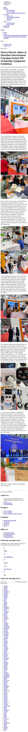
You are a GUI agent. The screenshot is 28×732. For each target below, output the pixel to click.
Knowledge (6, 25)
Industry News (10, 24)
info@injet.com (7, 503)
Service (8, 20)
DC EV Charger (11, 11)
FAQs (5, 526)
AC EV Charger (11, 10)
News (5, 21)
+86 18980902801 (8, 504)
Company (6, 14)
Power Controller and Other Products (16, 13)
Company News (11, 23)
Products (6, 8)
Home (5, 7)
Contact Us (6, 27)
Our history (9, 18)
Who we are (10, 16)
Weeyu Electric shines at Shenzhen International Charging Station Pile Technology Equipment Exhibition (15, 37)
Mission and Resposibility (13, 17)
